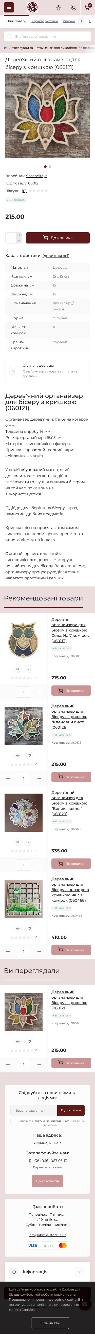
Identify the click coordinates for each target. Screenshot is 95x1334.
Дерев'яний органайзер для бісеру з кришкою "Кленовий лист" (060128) (69, 717)
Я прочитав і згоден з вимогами (51, 1123)
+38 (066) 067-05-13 (50, 1160)
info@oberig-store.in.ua (47, 1235)
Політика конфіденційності (52, 1121)
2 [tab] (50, 166)
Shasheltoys (36, 176)
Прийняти (50, 1323)
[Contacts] (73, 7)
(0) (24, 191)
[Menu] (9, 7)
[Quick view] (18, 669)
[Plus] (19, 235)
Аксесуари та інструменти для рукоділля (44, 48)
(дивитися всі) (56, 255)
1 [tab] (45, 166)
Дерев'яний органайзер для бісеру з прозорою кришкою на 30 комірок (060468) (70, 890)
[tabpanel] (47, 116)
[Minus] (19, 241)
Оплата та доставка (38, 365)
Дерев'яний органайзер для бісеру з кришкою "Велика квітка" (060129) (69, 803)
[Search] (9, 36)
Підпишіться (71, 1110)
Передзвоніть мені (47, 1167)
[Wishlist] (29, 669)
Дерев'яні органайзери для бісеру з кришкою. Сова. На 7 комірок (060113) (70, 630)
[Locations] (58, 7)
